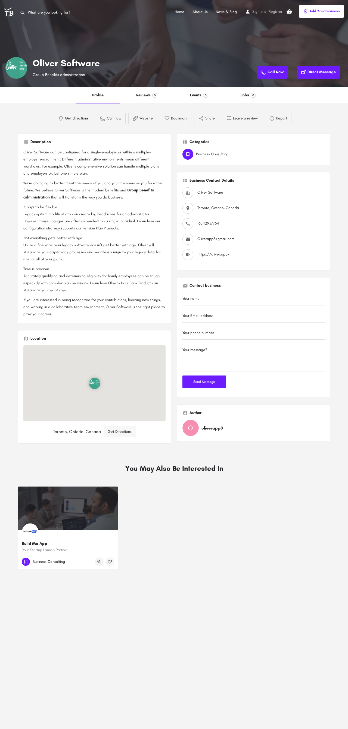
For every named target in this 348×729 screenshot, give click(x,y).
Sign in (257, 11)
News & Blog (226, 12)
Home (179, 12)
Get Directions (120, 431)
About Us (200, 12)
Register (275, 11)
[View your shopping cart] (289, 11)
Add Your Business (324, 11)
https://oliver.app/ (213, 254)
